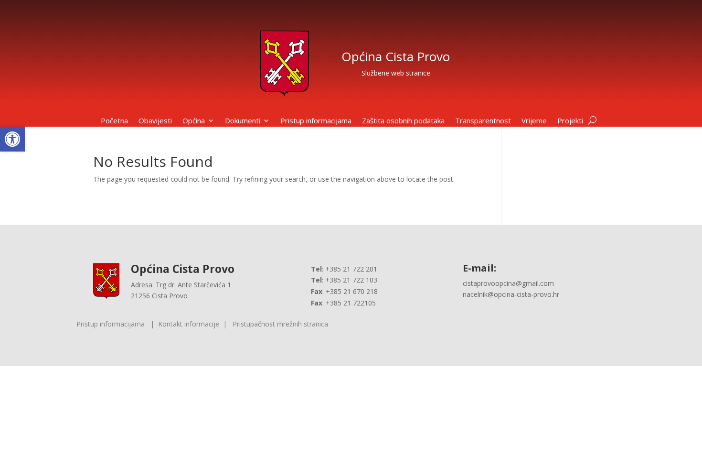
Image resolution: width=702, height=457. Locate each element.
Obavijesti (155, 121)
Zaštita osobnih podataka (403, 121)
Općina (193, 121)
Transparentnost (483, 121)
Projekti (570, 121)
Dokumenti (242, 121)
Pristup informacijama (315, 121)
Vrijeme (534, 121)
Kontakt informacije (188, 323)
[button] (12, 139)
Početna (114, 121)
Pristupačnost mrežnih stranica (280, 323)
